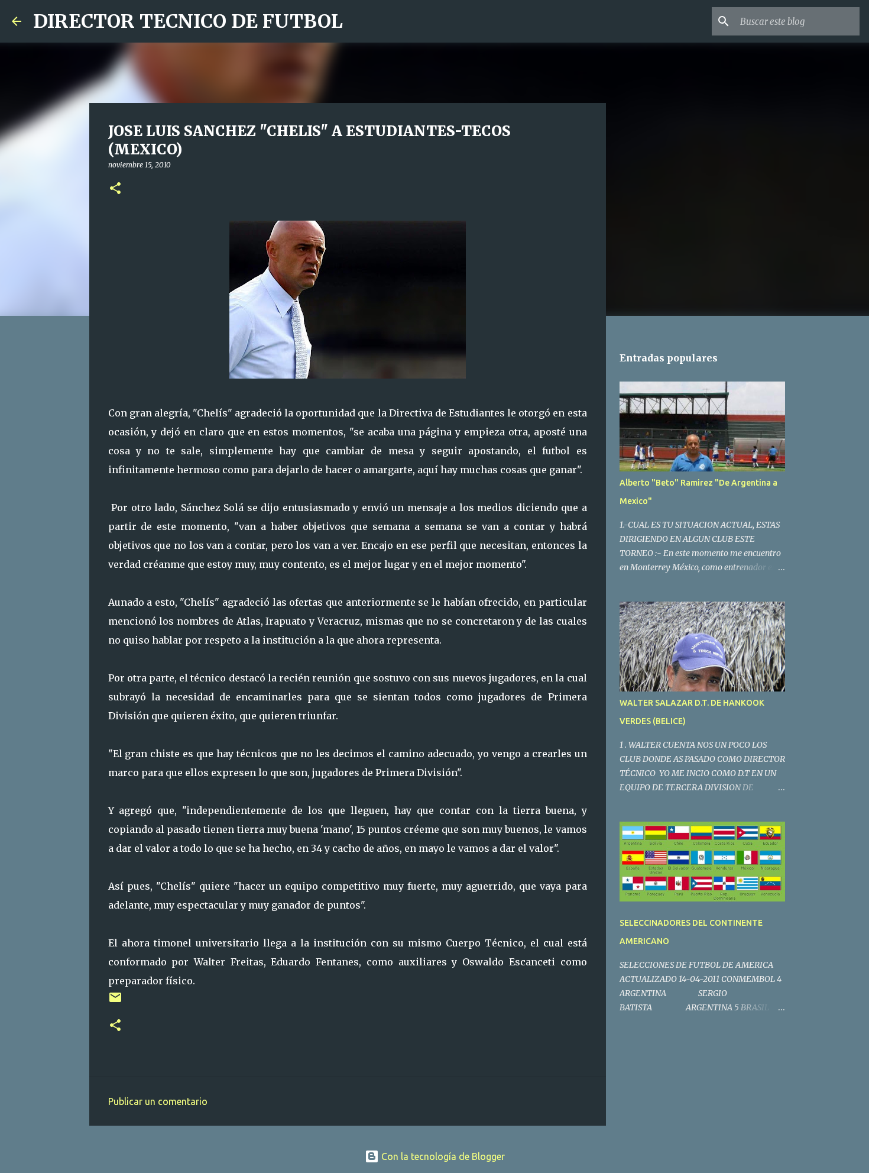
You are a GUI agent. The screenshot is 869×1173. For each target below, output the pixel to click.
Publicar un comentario (157, 1101)
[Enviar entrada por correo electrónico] (115, 1002)
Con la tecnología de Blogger (442, 1156)
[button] (115, 189)
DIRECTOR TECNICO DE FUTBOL (188, 21)
